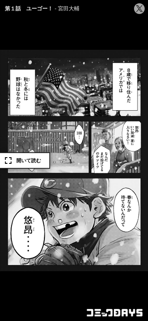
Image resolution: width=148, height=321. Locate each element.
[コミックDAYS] (115, 313)
